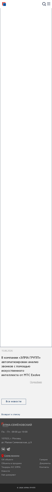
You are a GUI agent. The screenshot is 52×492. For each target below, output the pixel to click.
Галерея (44, 460)
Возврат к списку (10, 415)
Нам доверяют (8, 475)
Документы (45, 463)
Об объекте (7, 460)
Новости (5, 471)
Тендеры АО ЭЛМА (11, 467)
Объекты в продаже (11, 463)
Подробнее (36, 382)
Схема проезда (11, 456)
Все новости (14, 402)
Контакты (44, 467)
